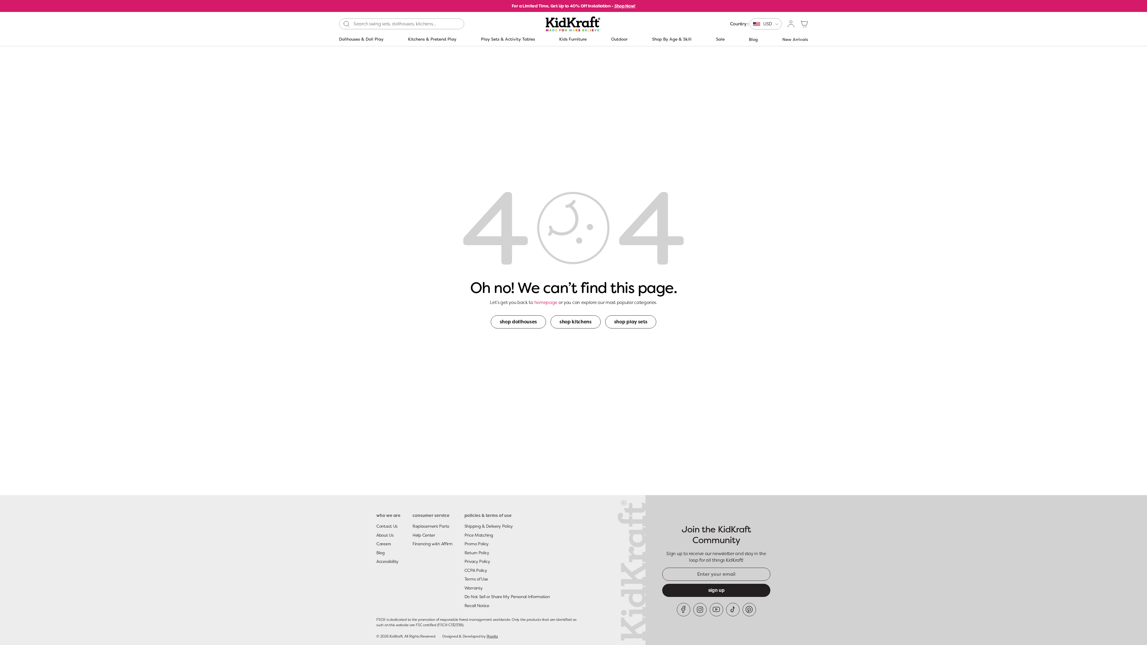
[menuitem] (756, 24)
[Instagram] (700, 609)
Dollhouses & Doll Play (361, 39)
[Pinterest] (749, 609)
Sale (720, 39)
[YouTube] (716, 609)
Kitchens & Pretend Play (432, 39)
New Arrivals (795, 39)
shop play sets (631, 322)
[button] (804, 23)
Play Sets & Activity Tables (508, 39)
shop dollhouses (518, 322)
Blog (753, 39)
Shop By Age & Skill (671, 39)
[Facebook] (683, 609)
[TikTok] (733, 609)
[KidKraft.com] (573, 23)
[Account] (791, 23)
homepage (546, 302)
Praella (492, 636)
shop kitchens (575, 322)
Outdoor (619, 39)
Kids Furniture (573, 39)
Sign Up (716, 590)
